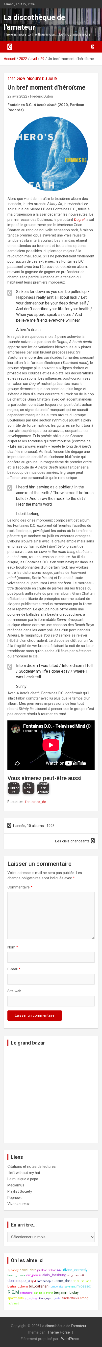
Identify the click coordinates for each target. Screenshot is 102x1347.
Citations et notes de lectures (31, 1166)
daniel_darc (28, 1270)
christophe (26, 1292)
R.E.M (13, 1292)
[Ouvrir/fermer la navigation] (10, 47)
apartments (15, 1298)
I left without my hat (23, 1173)
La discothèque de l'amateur (63, 1326)
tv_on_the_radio (82, 1281)
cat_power (33, 1275)
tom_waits (56, 1286)
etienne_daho (62, 1281)
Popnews (15, 1197)
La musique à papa (22, 1179)
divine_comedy (75, 1270)
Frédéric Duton (41, 96)
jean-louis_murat (43, 1292)
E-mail (13, 969)
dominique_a (18, 1280)
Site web (14, 991)
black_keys (45, 1298)
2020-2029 (16, 79)
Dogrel (79, 219)
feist (59, 1270)
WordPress (70, 1339)
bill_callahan (39, 1286)
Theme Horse (59, 1332)
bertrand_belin (17, 1286)
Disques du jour (41, 79)
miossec (83, 1286)
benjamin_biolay (66, 1292)
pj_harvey (13, 1270)
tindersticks (70, 1298)
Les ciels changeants (72, 841)
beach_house (16, 1275)
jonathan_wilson (46, 1270)
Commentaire (19, 887)
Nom (12, 947)
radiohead (13, 1303)
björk (33, 1281)
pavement (70, 1286)
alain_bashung (54, 1275)
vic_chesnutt (75, 1275)
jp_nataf (56, 1298)
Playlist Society (19, 1191)
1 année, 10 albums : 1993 (33, 825)
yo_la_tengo (31, 1298)
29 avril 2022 (17, 96)
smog (84, 1298)
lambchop (44, 1281)
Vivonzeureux (18, 1204)
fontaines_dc (35, 802)
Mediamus (15, 1185)
